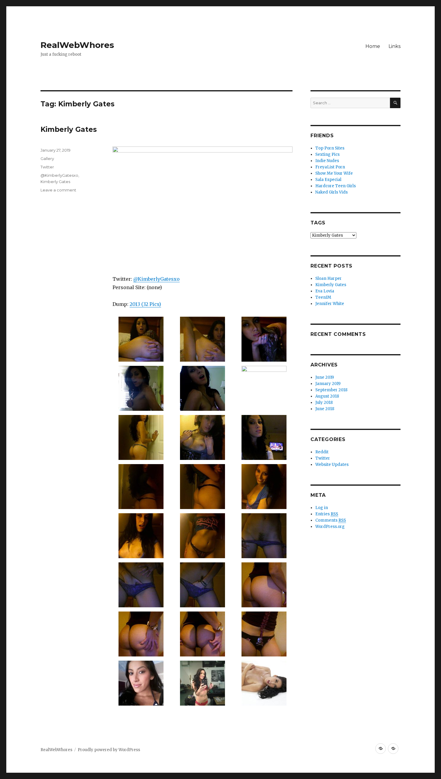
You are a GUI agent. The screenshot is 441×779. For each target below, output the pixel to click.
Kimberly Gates (68, 129)
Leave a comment (58, 190)
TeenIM (323, 297)
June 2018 (324, 408)
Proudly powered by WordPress (109, 749)
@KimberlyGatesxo (156, 279)
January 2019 (327, 383)
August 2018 (327, 396)
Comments (330, 520)
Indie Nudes (327, 160)
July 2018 (324, 402)
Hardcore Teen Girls (335, 185)
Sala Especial (328, 179)
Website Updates (332, 464)
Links (394, 46)
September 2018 (331, 389)
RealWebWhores (77, 45)
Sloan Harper (328, 278)
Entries (326, 514)
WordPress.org (330, 526)
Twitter (47, 166)
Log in (321, 507)
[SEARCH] (395, 103)
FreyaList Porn (330, 167)
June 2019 (324, 377)
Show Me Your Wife (334, 173)
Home (372, 46)
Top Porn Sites (329, 148)
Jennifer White (329, 303)
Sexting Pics (327, 154)
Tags (318, 223)
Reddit (321, 452)
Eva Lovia (324, 291)
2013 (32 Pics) (145, 304)
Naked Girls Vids (331, 192)
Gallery (47, 158)
